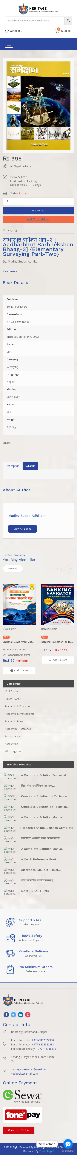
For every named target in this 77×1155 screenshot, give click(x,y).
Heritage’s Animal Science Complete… (48, 828)
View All (13, 568)
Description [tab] (12, 466)
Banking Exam (49, 629)
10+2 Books (11, 691)
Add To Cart (38, 210)
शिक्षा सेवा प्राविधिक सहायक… (38, 785)
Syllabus (30, 466)
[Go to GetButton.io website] (68, 1151)
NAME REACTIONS (35, 891)
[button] (38, 219)
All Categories (13, 751)
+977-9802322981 (43, 1044)
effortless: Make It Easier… (41, 870)
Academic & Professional (19, 713)
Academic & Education (18, 706)
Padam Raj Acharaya (18, 654)
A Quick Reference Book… (40, 859)
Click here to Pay (18, 1130)
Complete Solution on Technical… (45, 796)
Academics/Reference (18, 728)
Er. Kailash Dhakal (17, 649)
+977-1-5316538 (46, 1049)
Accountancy (12, 736)
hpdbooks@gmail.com (24, 1073)
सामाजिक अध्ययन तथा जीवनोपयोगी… (41, 838)
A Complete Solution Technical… (45, 775)
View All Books (22, 528)
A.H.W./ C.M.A (13, 698)
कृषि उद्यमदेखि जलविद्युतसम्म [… (38, 880)
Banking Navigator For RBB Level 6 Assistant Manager (57, 641)
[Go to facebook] (68, 1144)
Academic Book (14, 721)
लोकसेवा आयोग (9, 629)
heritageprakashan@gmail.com (29, 1069)
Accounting (11, 743)
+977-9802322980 (43, 1040)
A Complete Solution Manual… (43, 817)
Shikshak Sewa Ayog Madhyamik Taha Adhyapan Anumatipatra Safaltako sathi (19, 641)
